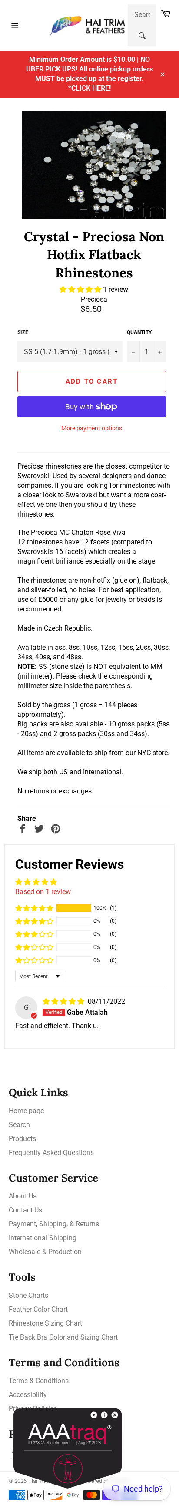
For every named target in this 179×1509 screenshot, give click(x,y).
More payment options (91, 428)
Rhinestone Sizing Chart (45, 1323)
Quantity (139, 332)
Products (22, 1138)
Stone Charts (28, 1295)
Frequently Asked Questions (51, 1152)
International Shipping (42, 1238)
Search (19, 1125)
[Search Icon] (142, 35)
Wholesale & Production (45, 1252)
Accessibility (28, 1395)
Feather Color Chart (38, 1309)
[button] (81, 289)
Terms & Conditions (39, 1381)
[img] (64, 1001)
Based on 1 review (43, 892)
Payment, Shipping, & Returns (54, 1224)
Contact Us (25, 1210)
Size (22, 332)
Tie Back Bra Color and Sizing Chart (63, 1337)
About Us (22, 1196)
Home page (26, 1111)
